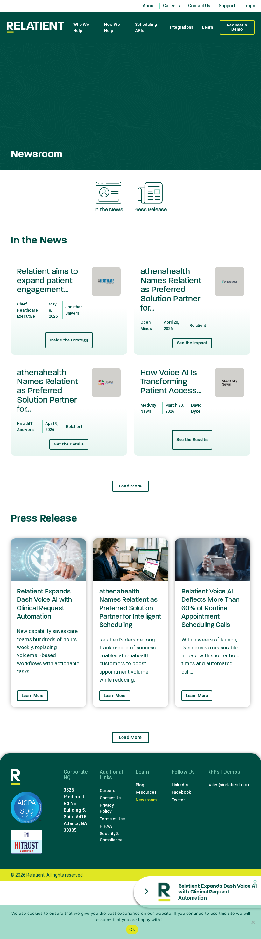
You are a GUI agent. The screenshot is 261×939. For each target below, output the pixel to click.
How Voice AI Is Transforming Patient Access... (170, 382)
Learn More (33, 695)
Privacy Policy (107, 808)
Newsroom (146, 799)
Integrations (181, 27)
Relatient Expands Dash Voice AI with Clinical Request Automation (217, 892)
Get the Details (69, 444)
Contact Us (110, 797)
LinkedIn (180, 784)
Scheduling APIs (146, 27)
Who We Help (81, 27)
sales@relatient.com (229, 785)
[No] (253, 922)
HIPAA (106, 826)
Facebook (181, 792)
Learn (207, 27)
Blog (140, 784)
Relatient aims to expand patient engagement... (47, 280)
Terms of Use (112, 818)
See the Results (192, 439)
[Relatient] (35, 27)
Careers (107, 790)
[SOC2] (26, 807)
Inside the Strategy (69, 340)
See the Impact (192, 343)
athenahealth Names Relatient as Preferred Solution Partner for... (170, 289)
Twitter (178, 799)
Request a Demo (237, 27)
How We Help (112, 27)
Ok (132, 929)
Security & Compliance (111, 836)
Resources (146, 792)
